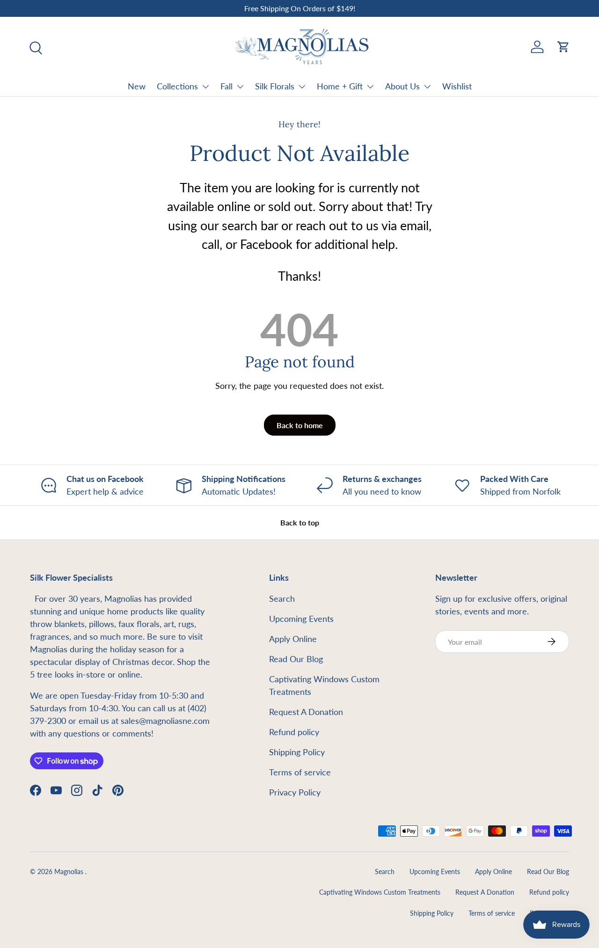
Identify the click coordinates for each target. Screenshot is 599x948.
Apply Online (293, 639)
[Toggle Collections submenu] (205, 86)
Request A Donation (306, 712)
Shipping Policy (297, 752)
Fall (226, 86)
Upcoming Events (301, 618)
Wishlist (457, 86)
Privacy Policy (295, 792)
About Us (402, 86)
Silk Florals (274, 86)
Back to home (300, 425)
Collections (177, 86)
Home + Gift (340, 86)
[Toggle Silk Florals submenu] (301, 86)
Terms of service (300, 772)
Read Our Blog (296, 659)
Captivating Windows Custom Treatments (379, 892)
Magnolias (69, 871)
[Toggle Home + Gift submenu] (370, 86)
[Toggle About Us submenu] (427, 86)
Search (282, 598)
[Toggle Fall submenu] (240, 86)
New (137, 86)
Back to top (299, 522)
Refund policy (294, 732)
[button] (563, 46)
